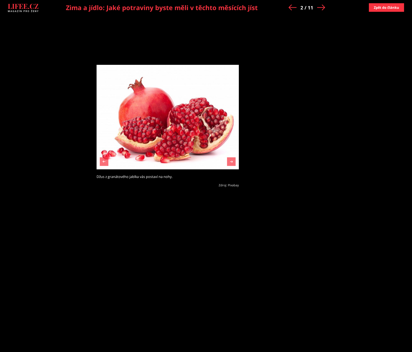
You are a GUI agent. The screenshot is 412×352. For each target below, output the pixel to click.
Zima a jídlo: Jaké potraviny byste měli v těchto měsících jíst (162, 7)
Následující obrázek (231, 161)
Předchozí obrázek (104, 162)
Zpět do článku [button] (386, 7)
